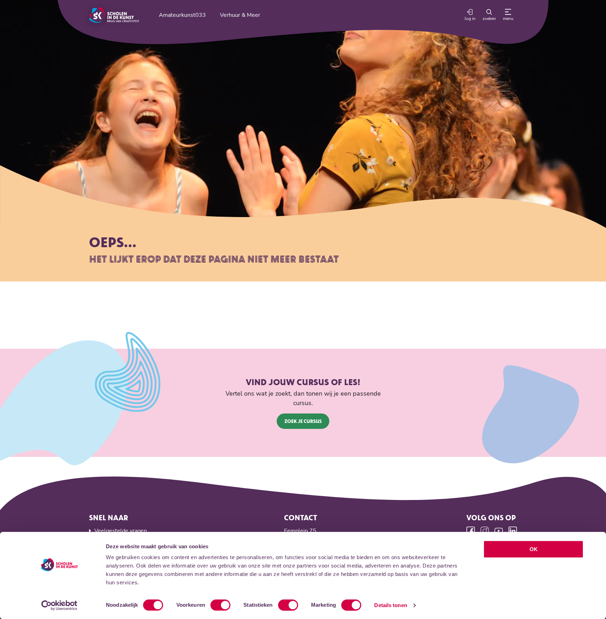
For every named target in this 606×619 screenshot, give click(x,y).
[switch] (220, 605)
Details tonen (390, 605)
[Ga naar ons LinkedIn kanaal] (513, 531)
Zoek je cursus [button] (303, 421)
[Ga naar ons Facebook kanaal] (470, 531)
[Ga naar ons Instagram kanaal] (484, 531)
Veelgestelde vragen (120, 531)
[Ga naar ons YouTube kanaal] (498, 531)
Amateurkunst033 (182, 15)
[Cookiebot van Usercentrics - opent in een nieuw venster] (59, 605)
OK (534, 549)
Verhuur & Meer (240, 15)
